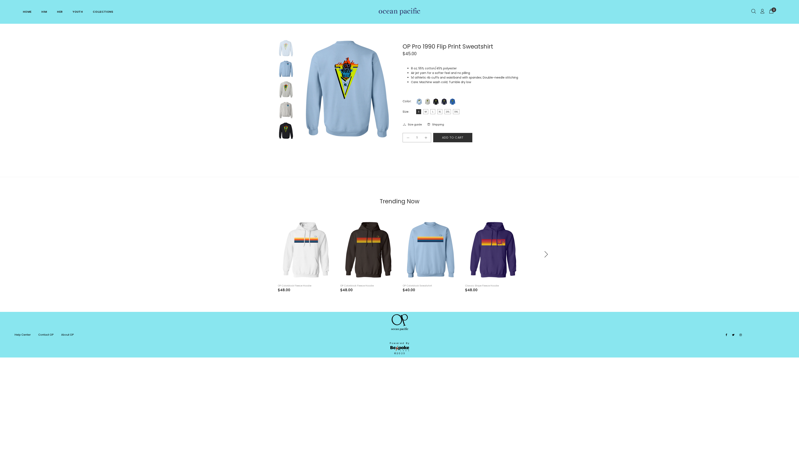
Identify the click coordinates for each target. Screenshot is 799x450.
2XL (448, 111)
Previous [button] (282, 146)
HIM (44, 12)
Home (27, 12)
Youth (78, 12)
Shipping (438, 124)
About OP (67, 335)
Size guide (415, 124)
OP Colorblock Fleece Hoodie (294, 285)
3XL (456, 111)
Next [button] (290, 146)
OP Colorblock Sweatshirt (417, 285)
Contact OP (46, 335)
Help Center (23, 335)
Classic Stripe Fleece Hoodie (482, 285)
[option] (286, 50)
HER (60, 12)
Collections (103, 12)
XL (440, 111)
